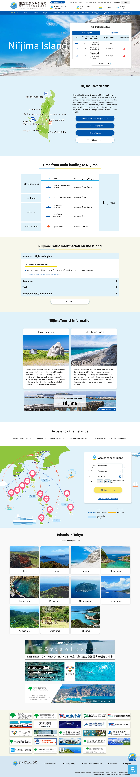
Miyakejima (76, 13)
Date (90, 476)
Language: (117, 2)
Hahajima (126, 13)
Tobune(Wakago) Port (95, 125)
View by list (70, 301)
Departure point (92, 466)
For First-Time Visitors (57, 2)
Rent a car (28, 281)
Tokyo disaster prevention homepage (98, 2)
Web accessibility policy (93, 763)
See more (101, 63)
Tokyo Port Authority (75, 2)
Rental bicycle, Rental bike (37, 293)
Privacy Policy (70, 763)
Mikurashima (86, 13)
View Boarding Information (108, 499)
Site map (113, 763)
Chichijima (116, 13)
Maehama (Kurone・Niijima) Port (95, 118)
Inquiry (128, 763)
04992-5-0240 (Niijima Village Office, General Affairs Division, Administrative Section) (60, 270)
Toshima (36, 13)
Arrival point (90, 471)
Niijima (45, 13)
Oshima (25, 13)
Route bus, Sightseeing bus (37, 256)
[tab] (86, 33)
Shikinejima (56, 13)
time (90, 481)
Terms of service (50, 763)
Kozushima (66, 13)
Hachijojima (96, 13)
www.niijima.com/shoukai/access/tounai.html (45, 274)
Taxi (24, 287)
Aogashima (106, 13)
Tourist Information (95, 140)
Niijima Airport (95, 133)
